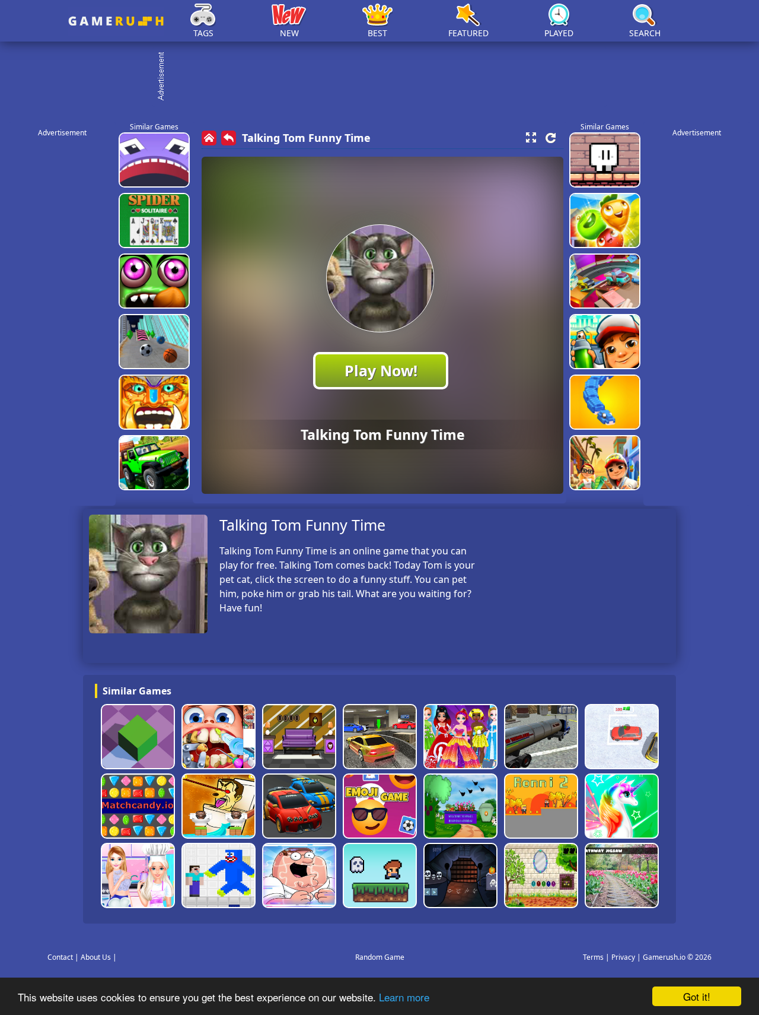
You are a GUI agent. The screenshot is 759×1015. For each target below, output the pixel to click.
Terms (593, 957)
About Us (96, 957)
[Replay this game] (551, 138)
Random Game (379, 957)
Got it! (696, 996)
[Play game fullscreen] (530, 137)
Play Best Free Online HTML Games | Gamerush (116, 21)
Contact (60, 957)
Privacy (623, 957)
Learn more (404, 996)
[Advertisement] (385, 77)
